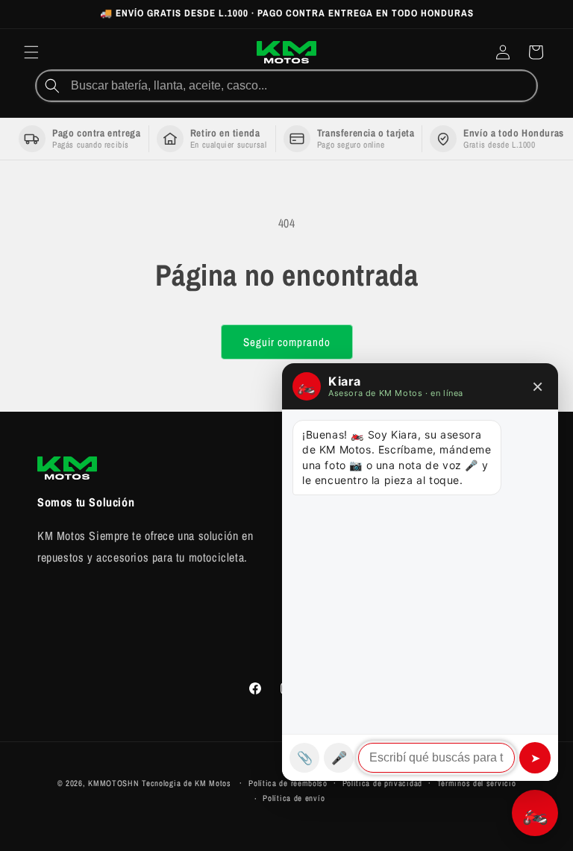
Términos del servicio (476, 783)
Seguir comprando (287, 342)
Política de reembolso (288, 783)
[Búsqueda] (52, 86)
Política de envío (294, 798)
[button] (31, 52)
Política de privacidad (382, 783)
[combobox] (302, 86)
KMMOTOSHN (113, 783)
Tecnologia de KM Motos (188, 783)
